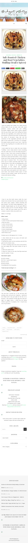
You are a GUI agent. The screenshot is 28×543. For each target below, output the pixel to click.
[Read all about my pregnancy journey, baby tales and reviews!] (14, 392)
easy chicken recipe (11, 327)
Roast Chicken (9, 329)
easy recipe (19, 327)
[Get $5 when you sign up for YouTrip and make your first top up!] (14, 519)
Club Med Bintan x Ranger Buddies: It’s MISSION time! (14, 490)
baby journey (9, 405)
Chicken (8, 55)
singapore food (5, 331)
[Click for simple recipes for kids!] (14, 414)
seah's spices (16, 329)
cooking (3, 327)
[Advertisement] (14, 460)
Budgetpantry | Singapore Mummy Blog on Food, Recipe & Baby (14, 11)
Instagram (16, 359)
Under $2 (19, 55)
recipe (3, 329)
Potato (14, 55)
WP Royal (17, 540)
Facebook (14, 357)
